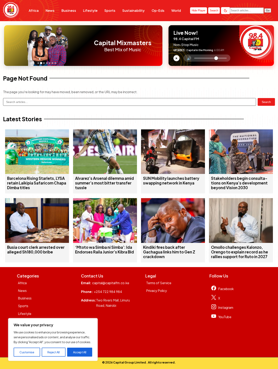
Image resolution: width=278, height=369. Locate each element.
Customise (27, 352)
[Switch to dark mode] (225, 10)
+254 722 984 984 (108, 291)
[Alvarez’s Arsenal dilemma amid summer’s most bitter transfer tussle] (105, 172)
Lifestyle (90, 10)
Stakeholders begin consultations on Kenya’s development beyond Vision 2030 (239, 183)
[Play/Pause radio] (176, 58)
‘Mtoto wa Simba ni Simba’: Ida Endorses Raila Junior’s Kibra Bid (104, 249)
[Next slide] (87, 46)
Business (68, 10)
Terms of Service (158, 283)
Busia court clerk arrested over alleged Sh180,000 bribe (36, 249)
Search (266, 102)
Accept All (79, 352)
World (176, 10)
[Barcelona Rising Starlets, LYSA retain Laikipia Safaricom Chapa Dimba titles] (37, 172)
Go (267, 10)
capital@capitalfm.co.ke (110, 283)
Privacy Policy (156, 290)
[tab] (38, 63)
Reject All (53, 352)
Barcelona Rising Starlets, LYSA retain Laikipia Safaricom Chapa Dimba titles (36, 183)
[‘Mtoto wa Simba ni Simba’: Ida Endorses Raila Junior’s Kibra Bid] (105, 241)
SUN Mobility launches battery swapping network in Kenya (171, 180)
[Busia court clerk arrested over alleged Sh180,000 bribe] (37, 241)
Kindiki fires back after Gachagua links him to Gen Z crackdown (169, 252)
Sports (109, 10)
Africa (34, 10)
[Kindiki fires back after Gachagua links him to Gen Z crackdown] (173, 241)
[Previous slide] (8, 46)
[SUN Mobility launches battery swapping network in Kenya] (173, 172)
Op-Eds (158, 10)
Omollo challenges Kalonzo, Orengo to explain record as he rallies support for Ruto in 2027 (239, 252)
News (50, 10)
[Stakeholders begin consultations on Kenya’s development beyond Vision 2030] (241, 172)
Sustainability (133, 10)
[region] (53, 339)
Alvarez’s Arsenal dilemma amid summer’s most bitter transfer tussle (104, 183)
